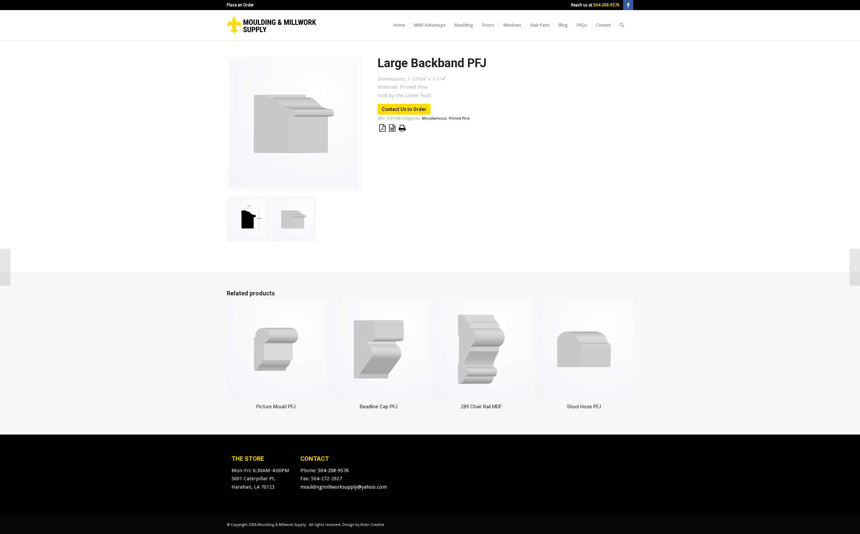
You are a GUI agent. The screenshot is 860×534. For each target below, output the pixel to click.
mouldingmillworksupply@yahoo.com (343, 487)
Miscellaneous (434, 118)
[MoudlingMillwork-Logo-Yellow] (272, 25)
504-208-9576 (606, 5)
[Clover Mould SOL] (5, 267)
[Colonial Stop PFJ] (855, 267)
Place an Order (240, 5)
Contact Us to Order (404, 109)
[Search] (621, 25)
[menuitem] (240, 5)
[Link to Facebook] (628, 5)
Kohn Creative (372, 525)
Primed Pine (459, 118)
